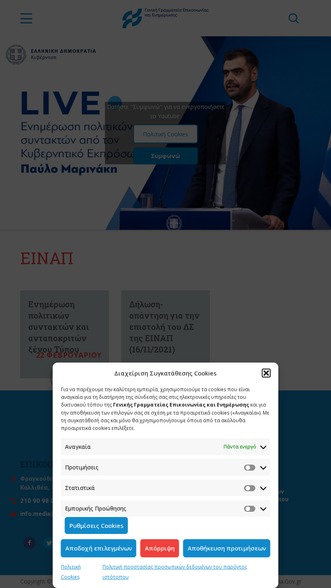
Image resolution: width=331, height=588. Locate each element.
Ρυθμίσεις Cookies (96, 525)
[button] (266, 373)
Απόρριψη (160, 548)
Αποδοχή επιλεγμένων (98, 548)
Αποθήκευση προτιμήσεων (227, 548)
